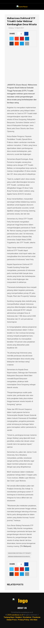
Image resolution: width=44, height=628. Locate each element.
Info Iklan (33, 620)
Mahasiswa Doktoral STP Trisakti (19, 553)
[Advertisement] (22, 66)
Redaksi (18, 617)
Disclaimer (27, 617)
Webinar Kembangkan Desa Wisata (19, 556)
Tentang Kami (9, 617)
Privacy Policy (23, 620)
